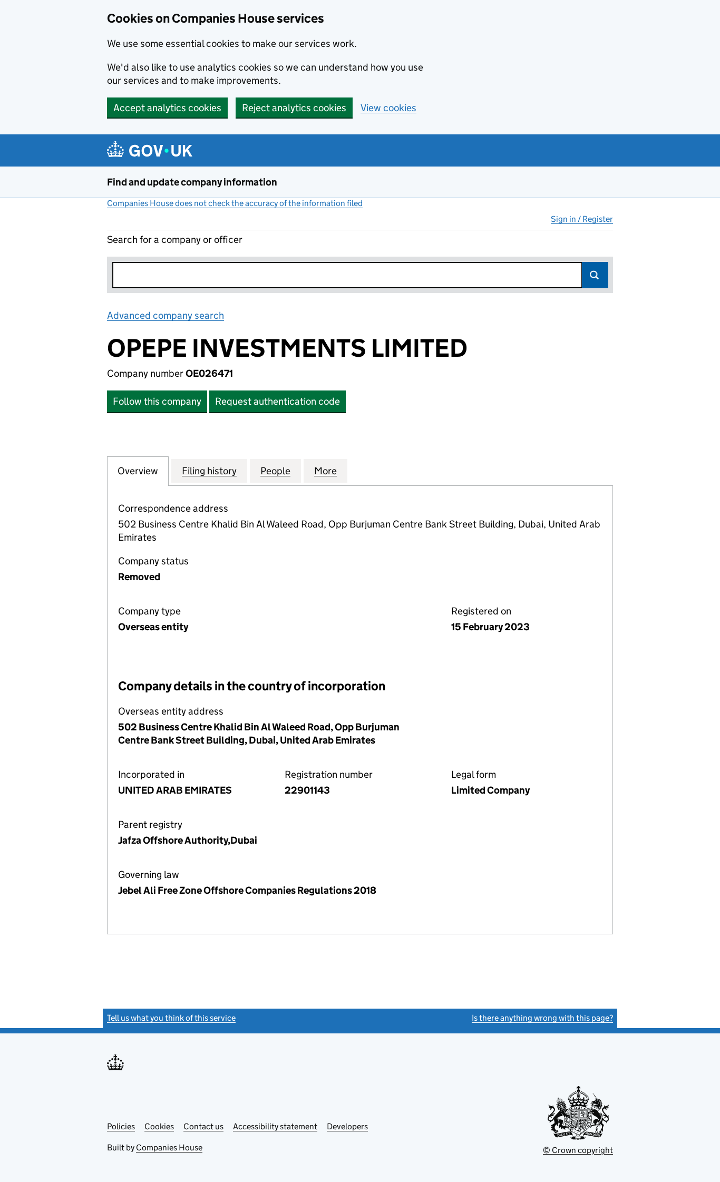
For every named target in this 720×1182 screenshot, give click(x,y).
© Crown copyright (578, 1150)
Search (595, 275)
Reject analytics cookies (294, 108)
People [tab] (275, 471)
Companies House (169, 1147)
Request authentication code (277, 401)
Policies (121, 1126)
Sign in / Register (582, 219)
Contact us (203, 1126)
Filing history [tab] (209, 471)
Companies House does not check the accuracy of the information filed (235, 203)
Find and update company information (192, 182)
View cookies (388, 108)
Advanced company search (165, 315)
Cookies (159, 1126)
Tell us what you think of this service (171, 1018)
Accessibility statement (275, 1126)
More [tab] (325, 471)
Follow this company (157, 401)
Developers (347, 1126)
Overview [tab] (138, 471)
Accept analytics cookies (167, 108)
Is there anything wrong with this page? (542, 1018)
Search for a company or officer (174, 239)
